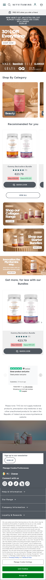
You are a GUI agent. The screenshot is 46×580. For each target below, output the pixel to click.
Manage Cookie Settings (23, 562)
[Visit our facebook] (10, 483)
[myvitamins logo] (22, 4)
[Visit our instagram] (4, 483)
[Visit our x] (21, 483)
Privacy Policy (14, 557)
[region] (23, 100)
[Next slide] (42, 322)
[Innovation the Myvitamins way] (23, 265)
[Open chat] (27, 483)
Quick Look (21, 185)
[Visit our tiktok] (16, 483)
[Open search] (9, 4)
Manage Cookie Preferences (16, 468)
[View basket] (41, 4)
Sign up (10, 460)
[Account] (35, 4)
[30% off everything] (23, 49)
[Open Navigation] (4, 4)
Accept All (23, 575)
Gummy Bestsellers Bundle (20, 166)
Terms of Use (27, 557)
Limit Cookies (23, 569)
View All (23, 195)
